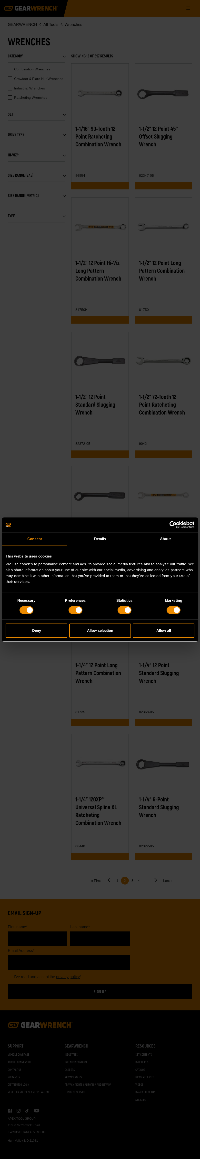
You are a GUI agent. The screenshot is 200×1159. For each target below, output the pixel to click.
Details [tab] (100, 539)
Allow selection (100, 630)
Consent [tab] (34, 539)
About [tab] (165, 539)
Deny (36, 630)
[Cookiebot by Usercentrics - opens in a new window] (173, 524)
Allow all (163, 630)
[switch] (75, 610)
